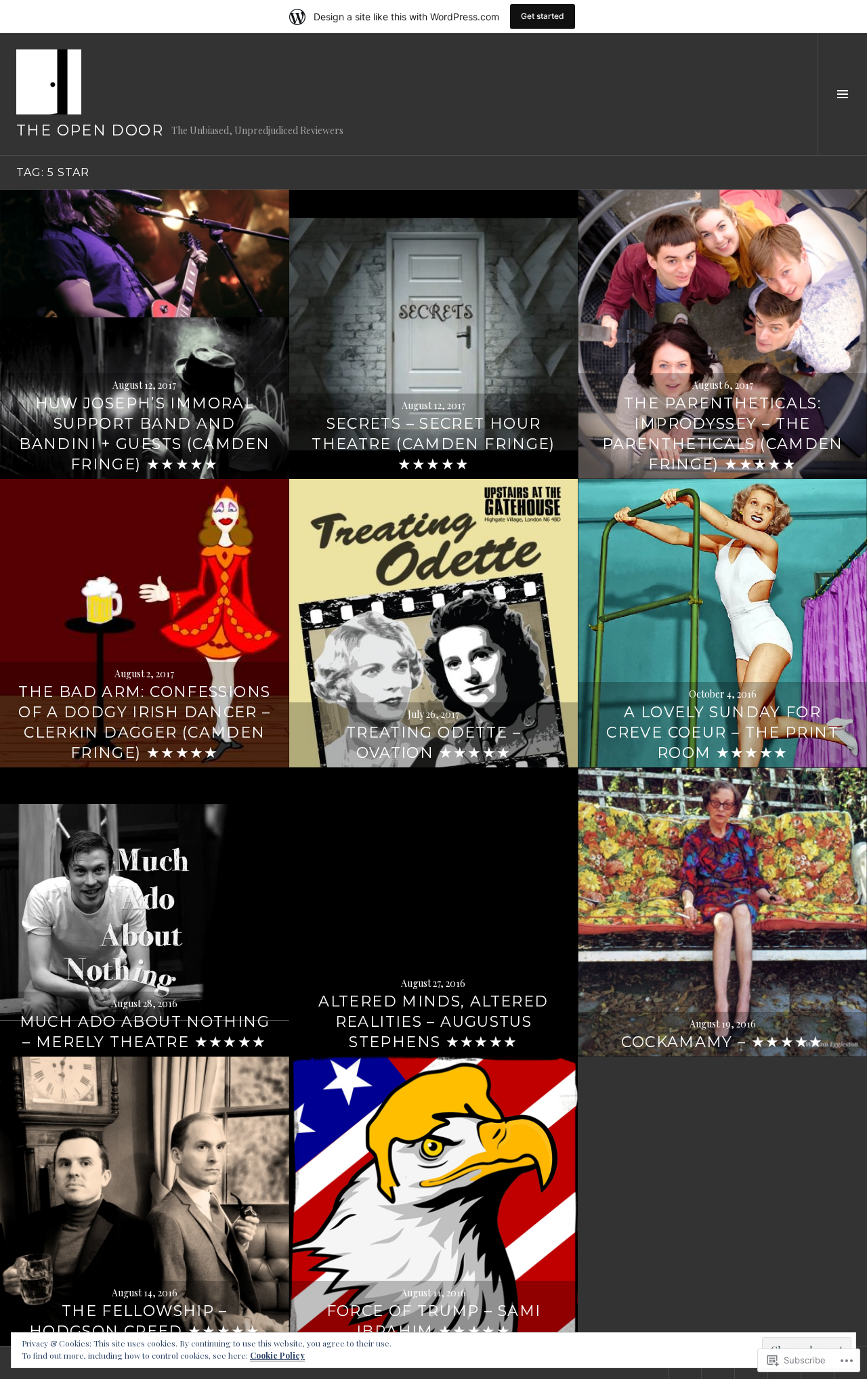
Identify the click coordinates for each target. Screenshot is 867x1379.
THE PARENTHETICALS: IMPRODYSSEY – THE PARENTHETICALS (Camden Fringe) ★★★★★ (722, 433)
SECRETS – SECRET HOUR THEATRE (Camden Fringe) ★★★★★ (433, 444)
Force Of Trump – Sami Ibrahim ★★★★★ (433, 1321)
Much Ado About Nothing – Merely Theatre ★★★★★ (145, 1032)
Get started (542, 16)
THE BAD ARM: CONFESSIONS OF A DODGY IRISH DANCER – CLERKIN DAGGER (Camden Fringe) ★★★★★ (144, 722)
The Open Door (89, 130)
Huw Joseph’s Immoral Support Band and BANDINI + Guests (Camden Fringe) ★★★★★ (144, 433)
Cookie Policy (277, 1355)
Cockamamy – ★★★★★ (722, 1042)
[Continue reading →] (144, 334)
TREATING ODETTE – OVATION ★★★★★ (433, 742)
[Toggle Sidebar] (842, 94)
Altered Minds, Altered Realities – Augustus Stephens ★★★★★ (433, 1021)
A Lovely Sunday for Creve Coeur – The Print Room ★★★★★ (722, 732)
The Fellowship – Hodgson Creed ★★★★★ (144, 1321)
